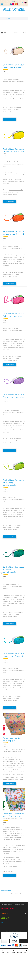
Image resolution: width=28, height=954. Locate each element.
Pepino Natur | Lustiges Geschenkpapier (12, 739)
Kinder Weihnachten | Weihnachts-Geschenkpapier (14, 815)
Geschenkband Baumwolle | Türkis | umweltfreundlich (14, 655)
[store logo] (14, 3)
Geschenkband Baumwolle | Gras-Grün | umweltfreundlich (14, 569)
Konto (8, 952)
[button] (4, 41)
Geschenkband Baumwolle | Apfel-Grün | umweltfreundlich (14, 482)
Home (2, 18)
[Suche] (22, 3)
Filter (1, 573)
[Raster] (5, 33)
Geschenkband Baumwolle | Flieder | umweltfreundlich (14, 396)
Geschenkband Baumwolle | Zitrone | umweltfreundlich (14, 150)
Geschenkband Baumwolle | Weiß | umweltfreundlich (14, 66)
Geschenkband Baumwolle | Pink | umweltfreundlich (14, 314)
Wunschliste (19, 952)
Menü (13, 952)
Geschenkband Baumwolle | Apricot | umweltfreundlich (14, 232)
